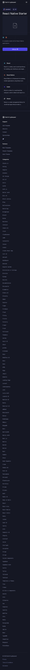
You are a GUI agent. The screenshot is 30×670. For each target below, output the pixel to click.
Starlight (5, 545)
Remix (4, 516)
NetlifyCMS (6, 432)
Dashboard (5, 260)
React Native (6, 509)
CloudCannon (6, 234)
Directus (5, 273)
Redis (4, 619)
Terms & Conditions (8, 662)
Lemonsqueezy (6, 386)
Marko (4, 403)
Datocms (5, 263)
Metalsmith (6, 412)
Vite (4, 597)
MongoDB (5, 425)
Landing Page (6, 380)
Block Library (7, 199)
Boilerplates (6, 205)
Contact (5, 132)
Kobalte (5, 377)
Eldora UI (5, 292)
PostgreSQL (6, 623)
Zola (4, 616)
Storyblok (5, 548)
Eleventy (5, 296)
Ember (4, 299)
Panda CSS (5, 467)
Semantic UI (6, 532)
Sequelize (5, 639)
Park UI (5, 470)
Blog (4, 202)
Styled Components (8, 558)
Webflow (5, 613)
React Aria (6, 506)
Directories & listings (10, 270)
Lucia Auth (6, 393)
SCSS (4, 529)
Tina (4, 584)
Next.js (5, 438)
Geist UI (5, 341)
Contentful (6, 241)
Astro (4, 182)
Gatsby (4, 338)
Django (4, 276)
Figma (4, 305)
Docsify (5, 279)
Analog (4, 166)
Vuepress (5, 606)
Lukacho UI (6, 396)
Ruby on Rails (7, 500)
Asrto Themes (6, 154)
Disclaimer (5, 665)
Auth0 (4, 186)
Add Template (6, 125)
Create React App (8, 250)
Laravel (5, 383)
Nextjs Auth (6, 435)
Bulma (4, 218)
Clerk (4, 231)
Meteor (4, 415)
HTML (4, 367)
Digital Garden (7, 267)
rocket (4, 519)
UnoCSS (4, 593)
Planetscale (6, 480)
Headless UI (6, 357)
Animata (5, 173)
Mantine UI (6, 399)
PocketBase (6, 645)
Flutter (5, 318)
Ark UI (4, 179)
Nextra (4, 441)
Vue (3, 603)
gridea (4, 347)
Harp (4, 354)
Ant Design (6, 176)
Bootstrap (5, 208)
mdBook (4, 409)
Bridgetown (6, 212)
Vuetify (5, 610)
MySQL (4, 626)
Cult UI (5, 254)
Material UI (6, 406)
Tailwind (5, 574)
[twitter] (15, 139)
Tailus (4, 571)
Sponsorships (6, 135)
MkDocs (4, 422)
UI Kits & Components (9, 590)
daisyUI (5, 257)
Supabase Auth (7, 564)
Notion (4, 448)
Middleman (5, 419)
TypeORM (5, 636)
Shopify (5, 535)
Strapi (4, 551)
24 (15, 9)
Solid (4, 542)
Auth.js (5, 189)
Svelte (4, 568)
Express (5, 302)
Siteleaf (5, 538)
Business (5, 221)
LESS (4, 390)
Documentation (7, 283)
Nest (4, 428)
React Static (6, 513)
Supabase (5, 561)
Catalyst (5, 224)
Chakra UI (5, 228)
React (4, 503)
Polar (4, 458)
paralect (8, 9)
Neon (4, 632)
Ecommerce (5, 289)
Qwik (4, 493)
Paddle (4, 454)
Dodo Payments (7, 461)
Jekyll (4, 373)
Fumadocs (5, 335)
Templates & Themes (8, 581)
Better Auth (6, 192)
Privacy (4, 659)
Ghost (4, 344)
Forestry (5, 322)
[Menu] (26, 2)
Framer (4, 325)
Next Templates (7, 147)
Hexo (4, 360)
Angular (5, 169)
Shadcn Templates (7, 151)
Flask (4, 312)
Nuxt (4, 451)
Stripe (4, 555)
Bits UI (5, 195)
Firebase (5, 309)
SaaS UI (5, 522)
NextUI (4, 445)
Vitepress (5, 600)
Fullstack (5, 331)
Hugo (4, 370)
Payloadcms (6, 474)
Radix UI (5, 496)
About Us (5, 128)
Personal (5, 477)
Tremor (4, 587)
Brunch (4, 215)
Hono (4, 364)
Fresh (4, 328)
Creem (4, 464)
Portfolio (5, 483)
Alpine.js (5, 163)
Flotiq (4, 315)
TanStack (5, 577)
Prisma (4, 487)
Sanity (4, 526)
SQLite (4, 629)
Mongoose (5, 642)
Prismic (5, 490)
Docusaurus (6, 286)
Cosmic (4, 247)
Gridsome (5, 351)
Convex (4, 244)
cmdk (4, 237)
